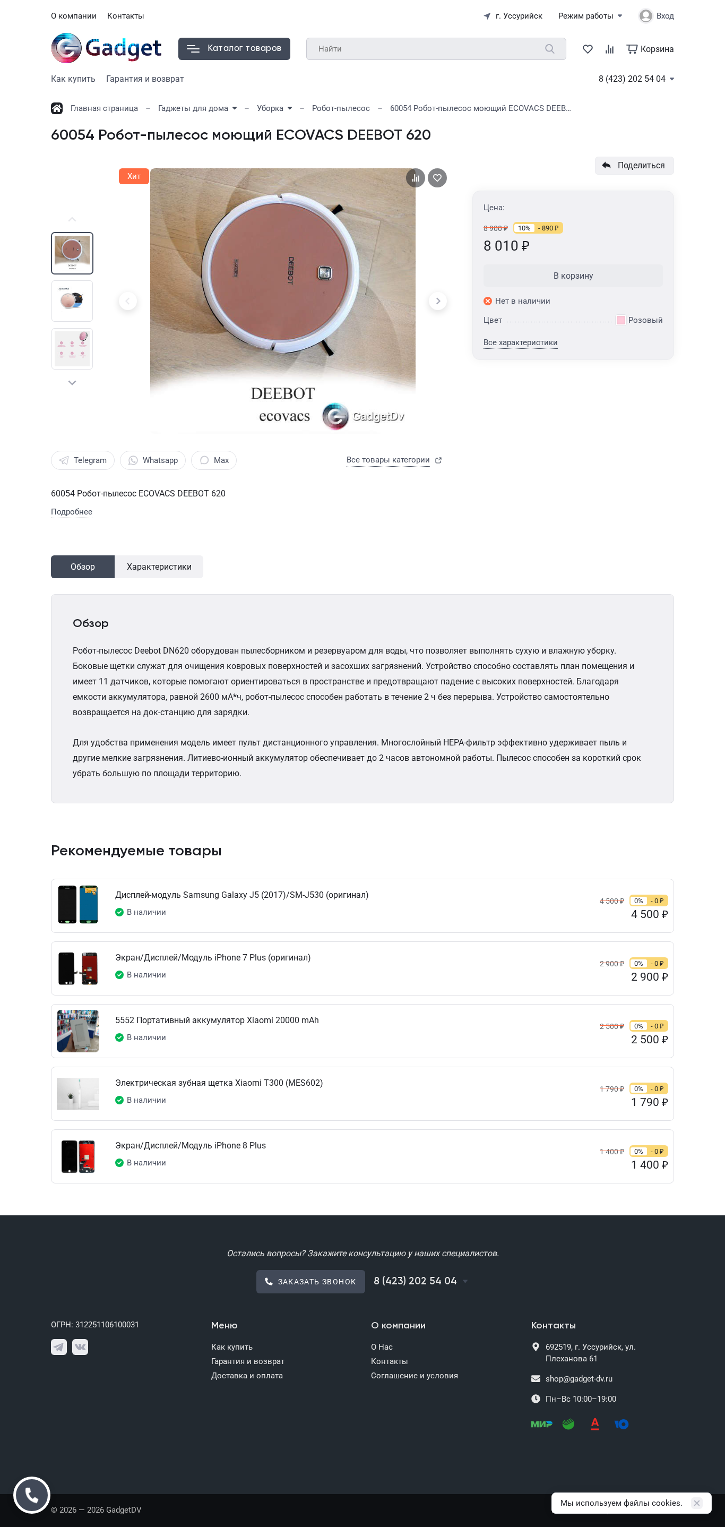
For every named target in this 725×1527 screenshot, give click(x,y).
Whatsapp (160, 460)
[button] (72, 220)
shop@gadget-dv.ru (579, 1379)
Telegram (90, 460)
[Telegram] (59, 1347)
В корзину (573, 276)
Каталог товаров (245, 48)
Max (221, 460)
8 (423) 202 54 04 (632, 79)
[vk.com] (80, 1347)
